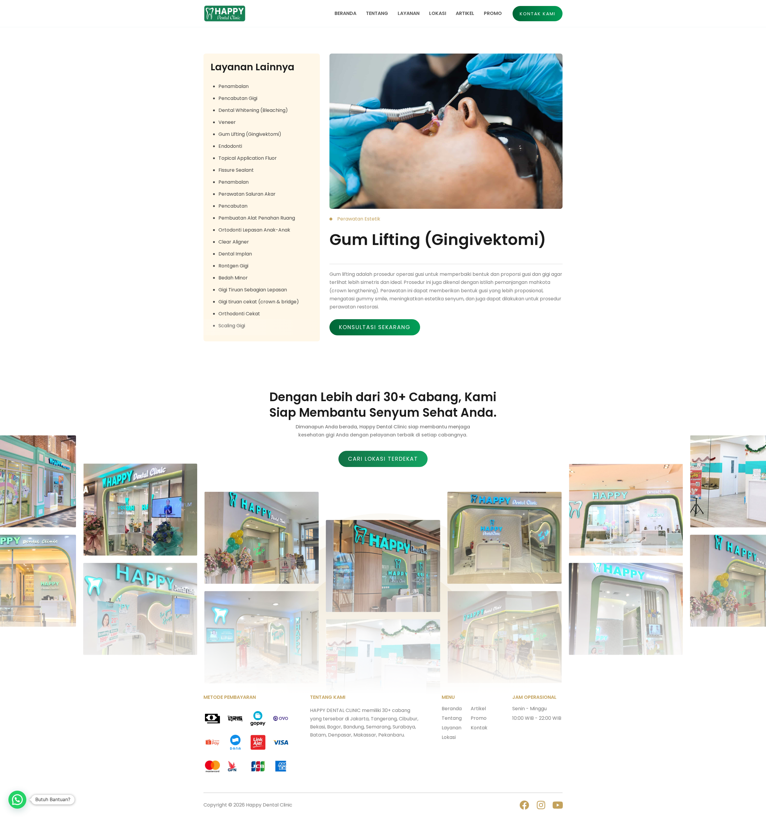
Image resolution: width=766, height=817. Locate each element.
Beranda (452, 708)
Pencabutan (232, 206)
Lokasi (449, 737)
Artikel (478, 708)
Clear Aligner (233, 241)
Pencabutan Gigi (237, 98)
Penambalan (233, 86)
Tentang (452, 718)
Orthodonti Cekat (239, 313)
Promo (479, 718)
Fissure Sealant (236, 170)
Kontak (479, 727)
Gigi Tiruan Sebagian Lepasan (252, 289)
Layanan (451, 727)
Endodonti (230, 146)
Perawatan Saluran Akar (247, 194)
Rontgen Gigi (233, 265)
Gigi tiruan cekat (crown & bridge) (258, 301)
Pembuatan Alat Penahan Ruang (256, 217)
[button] (538, 13)
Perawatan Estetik (358, 218)
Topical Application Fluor (247, 158)
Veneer (227, 122)
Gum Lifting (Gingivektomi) (249, 134)
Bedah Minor (233, 277)
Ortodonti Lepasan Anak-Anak (254, 229)
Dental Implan (235, 253)
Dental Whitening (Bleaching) (253, 110)
